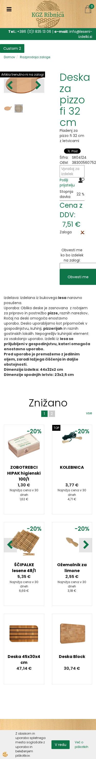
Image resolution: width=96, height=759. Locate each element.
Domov (9, 57)
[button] (37, 85)
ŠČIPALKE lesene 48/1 (24, 568)
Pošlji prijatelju (67, 182)
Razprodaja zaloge (35, 57)
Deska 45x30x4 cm (24, 659)
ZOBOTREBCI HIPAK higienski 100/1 (24, 473)
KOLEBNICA (72, 467)
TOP (56, 428)
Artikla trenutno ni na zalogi (22, 74)
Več (24, 456)
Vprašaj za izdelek (70, 171)
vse (89, 413)
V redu (60, 744)
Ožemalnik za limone (72, 568)
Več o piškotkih (81, 744)
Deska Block (72, 657)
